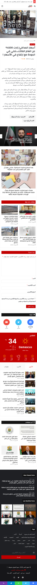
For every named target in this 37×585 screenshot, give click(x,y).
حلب (29, 540)
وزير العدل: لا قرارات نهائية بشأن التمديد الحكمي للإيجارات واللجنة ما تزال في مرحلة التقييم (13, 410)
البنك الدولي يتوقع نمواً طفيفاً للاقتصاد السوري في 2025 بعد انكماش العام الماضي (13, 401)
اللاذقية (5, 537)
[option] (18, 136)
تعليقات (6, 367)
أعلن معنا (9, 573)
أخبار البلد (26, 40)
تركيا (34, 540)
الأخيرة (19, 367)
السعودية (11, 537)
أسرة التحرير (16, 573)
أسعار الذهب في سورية (29, 534)
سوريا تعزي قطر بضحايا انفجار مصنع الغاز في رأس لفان (10, 437)
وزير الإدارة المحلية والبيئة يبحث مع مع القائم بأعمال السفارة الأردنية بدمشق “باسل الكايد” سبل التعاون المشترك (13, 383)
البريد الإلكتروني (31, 285)
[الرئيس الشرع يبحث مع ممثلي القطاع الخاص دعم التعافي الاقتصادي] (27, 210)
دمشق (18, 540)
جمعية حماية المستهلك (17, 117)
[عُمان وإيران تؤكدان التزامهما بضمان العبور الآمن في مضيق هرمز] (30, 507)
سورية (28, 543)
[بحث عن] (35, 7)
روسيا (13, 540)
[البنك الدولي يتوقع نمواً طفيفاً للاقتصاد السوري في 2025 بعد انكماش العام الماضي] (30, 401)
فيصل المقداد (21, 543)
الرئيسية (32, 40)
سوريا (33, 543)
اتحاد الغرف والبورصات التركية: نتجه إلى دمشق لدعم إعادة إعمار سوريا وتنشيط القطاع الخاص (13, 392)
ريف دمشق (7, 540)
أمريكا (20, 534)
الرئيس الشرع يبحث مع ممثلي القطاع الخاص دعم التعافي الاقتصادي (28, 218)
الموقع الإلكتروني (31, 292)
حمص (24, 540)
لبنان (15, 543)
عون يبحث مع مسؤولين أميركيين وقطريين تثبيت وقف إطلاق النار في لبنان (28, 458)
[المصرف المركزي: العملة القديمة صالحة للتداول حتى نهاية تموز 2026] (27, 430)
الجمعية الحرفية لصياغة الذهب (28, 537)
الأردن (15, 534)
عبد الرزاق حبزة (28, 120)
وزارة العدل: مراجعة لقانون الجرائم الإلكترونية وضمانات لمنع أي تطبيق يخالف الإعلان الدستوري (19, 140)
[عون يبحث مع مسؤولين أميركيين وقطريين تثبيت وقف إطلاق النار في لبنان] (27, 450)
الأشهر (31, 367)
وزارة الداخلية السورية (30, 546)
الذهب (17, 537)
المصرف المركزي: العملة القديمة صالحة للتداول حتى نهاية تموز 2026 (28, 438)
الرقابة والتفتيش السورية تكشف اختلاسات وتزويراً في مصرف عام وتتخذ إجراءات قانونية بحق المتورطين (10, 219)
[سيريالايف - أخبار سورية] (30, 6)
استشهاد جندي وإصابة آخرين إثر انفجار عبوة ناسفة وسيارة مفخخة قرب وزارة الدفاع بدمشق (10, 240)
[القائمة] (2, 7)
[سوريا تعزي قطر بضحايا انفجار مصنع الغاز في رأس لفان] (9, 430)
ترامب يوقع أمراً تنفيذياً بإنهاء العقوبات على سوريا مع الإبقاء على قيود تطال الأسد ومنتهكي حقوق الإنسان (13, 374)
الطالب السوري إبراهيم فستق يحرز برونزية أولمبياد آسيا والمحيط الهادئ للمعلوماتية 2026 (28, 240)
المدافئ (31, 117)
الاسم (34, 278)
